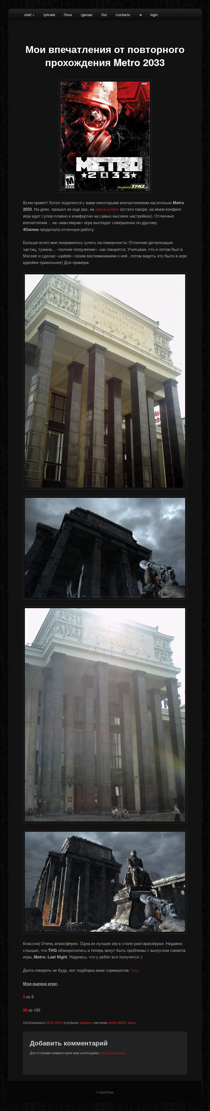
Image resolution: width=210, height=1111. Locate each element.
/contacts (122, 14)
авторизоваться (112, 1052)
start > (29, 14)
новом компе (107, 209)
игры (132, 1022)
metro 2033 (117, 1022)
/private (49, 14)
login (154, 14)
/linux (68, 14)
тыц (134, 970)
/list (104, 14)
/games (86, 14)
